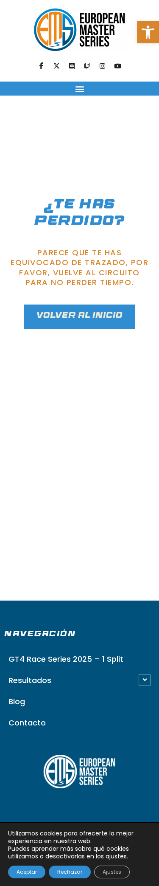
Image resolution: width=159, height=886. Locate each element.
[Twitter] (56, 66)
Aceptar (27, 871)
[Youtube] (118, 66)
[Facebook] (41, 66)
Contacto (27, 722)
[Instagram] (102, 66)
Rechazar (69, 871)
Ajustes (112, 871)
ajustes (116, 856)
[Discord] (72, 66)
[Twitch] (87, 66)
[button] (148, 32)
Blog (16, 701)
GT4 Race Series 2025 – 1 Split (65, 659)
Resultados (29, 680)
